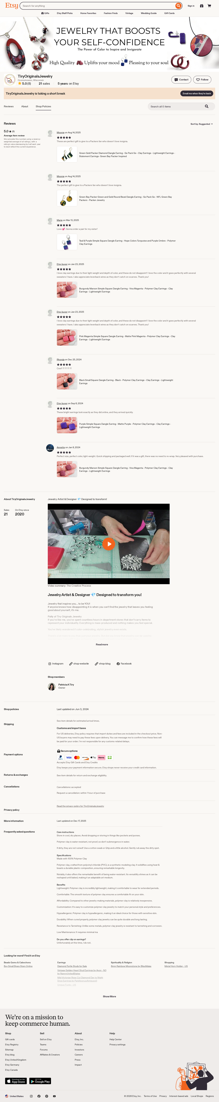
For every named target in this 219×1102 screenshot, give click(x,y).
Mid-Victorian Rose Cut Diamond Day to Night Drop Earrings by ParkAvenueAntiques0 (80, 979)
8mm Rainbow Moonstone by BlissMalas (131, 966)
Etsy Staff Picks (65, 13)
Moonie (60, 132)
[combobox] (97, 6)
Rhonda (60, 359)
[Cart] (209, 6)
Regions (210, 1096)
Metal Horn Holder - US (176, 966)
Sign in (191, 5)
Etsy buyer (62, 264)
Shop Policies (43, 106)
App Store (16, 1081)
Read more (102, 644)
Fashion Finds (111, 13)
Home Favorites (88, 13)
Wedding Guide (149, 13)
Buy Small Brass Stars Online (18, 966)
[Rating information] (20, 84)
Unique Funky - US (66, 984)
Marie (60, 220)
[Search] (178, 6)
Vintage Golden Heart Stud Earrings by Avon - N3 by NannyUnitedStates (81, 972)
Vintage (129, 13)
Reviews (9, 106)
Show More (109, 996)
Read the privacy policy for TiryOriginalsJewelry (80, 806)
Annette (61, 447)
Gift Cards (169, 13)
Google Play (40, 1081)
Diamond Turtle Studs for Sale (72, 966)
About (24, 106)
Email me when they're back (197, 93)
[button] (181, 79)
